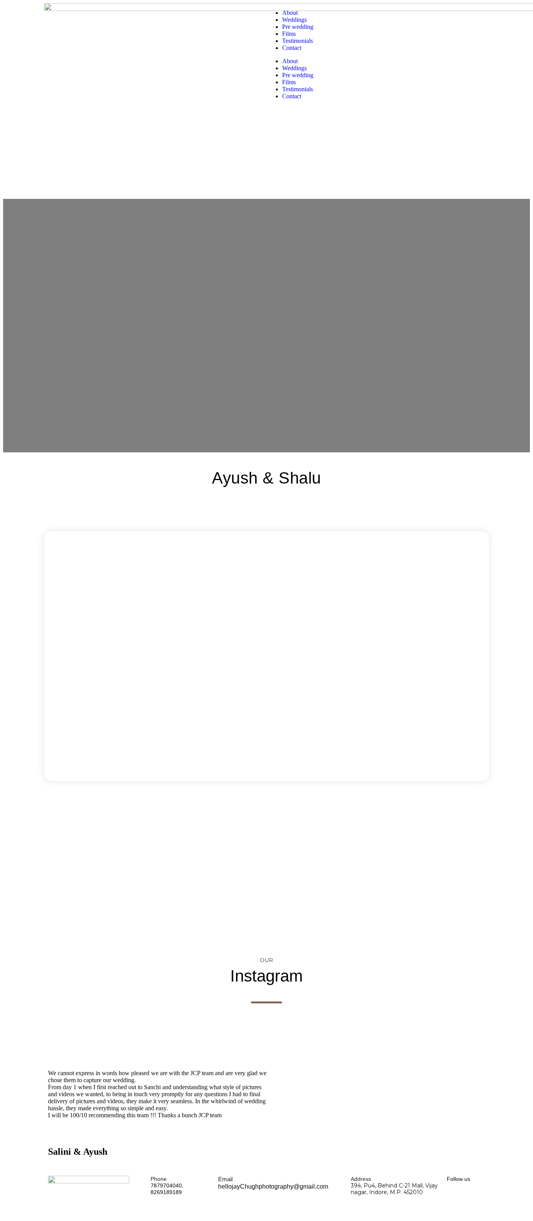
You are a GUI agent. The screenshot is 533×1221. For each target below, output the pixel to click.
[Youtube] (464, 1197)
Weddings (294, 19)
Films (289, 33)
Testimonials (297, 40)
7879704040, (167, 1185)
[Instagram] (479, 1197)
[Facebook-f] (449, 1197)
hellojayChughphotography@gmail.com (273, 1186)
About (290, 12)
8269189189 (166, 1192)
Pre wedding (297, 26)
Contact (291, 47)
